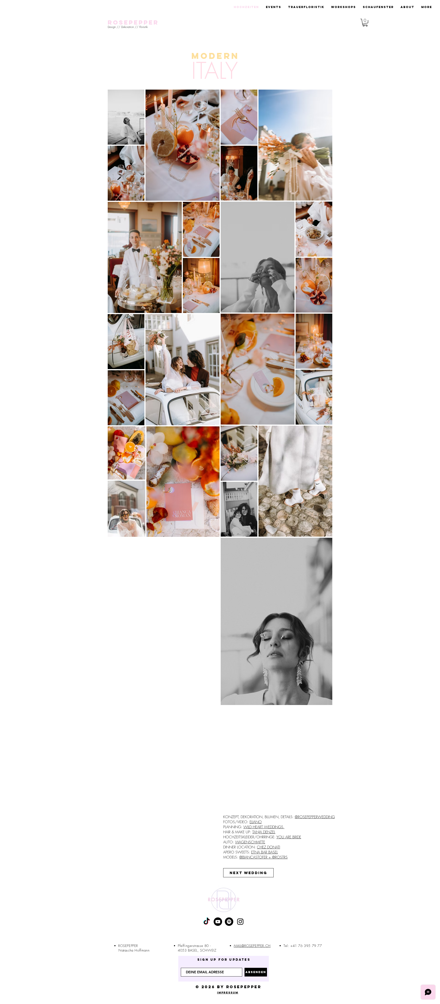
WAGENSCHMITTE (250, 842)
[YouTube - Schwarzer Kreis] (218, 921)
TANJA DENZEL (263, 831)
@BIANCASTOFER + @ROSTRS (263, 857)
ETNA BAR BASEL (264, 852)
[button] (365, 23)
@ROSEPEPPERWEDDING (315, 816)
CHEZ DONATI (268, 847)
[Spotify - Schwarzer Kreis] (229, 921)
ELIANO (256, 821)
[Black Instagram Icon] (240, 921)
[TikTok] (206, 921)
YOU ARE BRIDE (288, 836)
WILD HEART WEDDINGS (263, 826)
